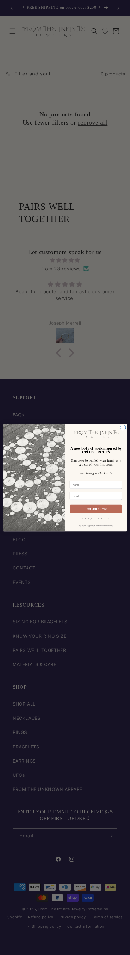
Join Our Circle (96, 509)
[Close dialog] (123, 427)
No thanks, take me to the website (96, 518)
